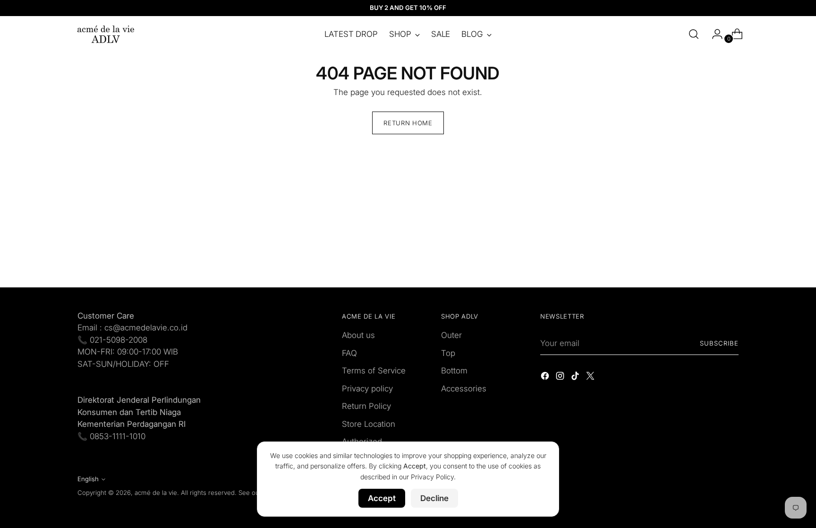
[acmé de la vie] (105, 34)
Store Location (368, 424)
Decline (434, 498)
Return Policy (366, 406)
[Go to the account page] (713, 34)
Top (448, 353)
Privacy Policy (432, 477)
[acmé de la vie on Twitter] (591, 377)
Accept (382, 498)
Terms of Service (374, 370)
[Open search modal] (693, 34)
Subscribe (719, 343)
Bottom (454, 370)
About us (358, 335)
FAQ (349, 353)
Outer (451, 335)
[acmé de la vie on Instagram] (561, 377)
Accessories (463, 388)
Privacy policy (367, 388)
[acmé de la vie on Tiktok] (576, 377)
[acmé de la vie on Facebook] (546, 377)
